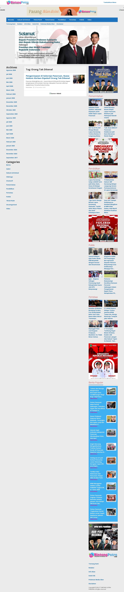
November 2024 (11, 154)
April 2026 (9, 86)
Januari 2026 (10, 98)
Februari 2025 (11, 142)
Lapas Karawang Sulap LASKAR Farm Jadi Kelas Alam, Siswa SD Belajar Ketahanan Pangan (95, 184)
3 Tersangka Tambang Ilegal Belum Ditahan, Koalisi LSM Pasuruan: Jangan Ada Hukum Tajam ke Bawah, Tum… (110, 335)
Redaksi (91, 568)
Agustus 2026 (11, 70)
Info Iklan (92, 572)
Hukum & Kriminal (12, 173)
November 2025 (11, 106)
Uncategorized (11, 205)
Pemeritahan (10, 185)
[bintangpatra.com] (17, 2)
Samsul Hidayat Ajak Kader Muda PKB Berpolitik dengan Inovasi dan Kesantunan (94, 260)
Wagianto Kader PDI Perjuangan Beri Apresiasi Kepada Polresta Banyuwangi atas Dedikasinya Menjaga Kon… (110, 262)
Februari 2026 (11, 94)
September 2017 (12, 158)
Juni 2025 (9, 126)
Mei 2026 (9, 82)
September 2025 (12, 114)
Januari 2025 (10, 146)
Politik (8, 197)
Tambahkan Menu (110, 2)
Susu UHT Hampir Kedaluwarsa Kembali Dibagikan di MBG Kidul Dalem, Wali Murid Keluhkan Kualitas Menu (110, 206)
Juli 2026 (9, 74)
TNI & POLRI (10, 201)
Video (8, 209)
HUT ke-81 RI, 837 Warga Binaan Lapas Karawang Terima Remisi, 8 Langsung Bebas (95, 132)
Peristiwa (9, 193)
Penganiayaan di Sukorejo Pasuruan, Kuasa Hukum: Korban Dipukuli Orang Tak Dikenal (48, 77)
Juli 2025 (9, 122)
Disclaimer (92, 584)
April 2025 (9, 134)
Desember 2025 (11, 102)
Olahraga (9, 177)
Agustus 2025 (11, 118)
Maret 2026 (10, 90)
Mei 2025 (9, 130)
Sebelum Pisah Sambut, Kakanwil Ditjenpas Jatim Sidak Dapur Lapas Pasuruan (95, 112)
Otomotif (9, 181)
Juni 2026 (9, 78)
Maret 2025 (10, 138)
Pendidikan (10, 189)
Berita (8, 165)
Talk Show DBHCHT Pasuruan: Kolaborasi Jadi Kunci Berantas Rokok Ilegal (110, 132)
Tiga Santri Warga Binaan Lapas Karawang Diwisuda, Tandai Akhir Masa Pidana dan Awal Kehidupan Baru (95, 206)
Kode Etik (92, 576)
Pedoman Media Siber (96, 580)
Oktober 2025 (11, 110)
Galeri (8, 169)
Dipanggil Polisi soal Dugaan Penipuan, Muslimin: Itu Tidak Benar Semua (95, 333)
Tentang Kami (94, 564)
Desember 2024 (11, 150)
